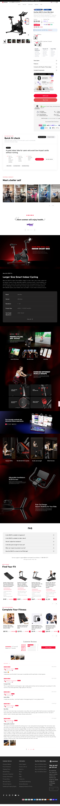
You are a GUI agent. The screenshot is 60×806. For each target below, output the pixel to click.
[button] (23, 644)
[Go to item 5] (23, 41)
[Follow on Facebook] (3, 795)
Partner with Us (23, 766)
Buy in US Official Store (41, 764)
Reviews (36, 4)
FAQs (20, 776)
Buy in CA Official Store (40, 766)
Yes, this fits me (40, 159)
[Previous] (19, 1)
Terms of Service (7, 784)
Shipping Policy (6, 769)
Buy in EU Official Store (41, 771)
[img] (7, 667)
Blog (20, 774)
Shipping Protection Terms (25, 786)
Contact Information (8, 776)
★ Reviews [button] (59, 403)
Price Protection (7, 766)
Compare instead (51, 137)
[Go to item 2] (9, 41)
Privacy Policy (6, 779)
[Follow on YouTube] (15, 795)
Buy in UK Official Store (41, 769)
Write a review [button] (48, 647)
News (20, 771)
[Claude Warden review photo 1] (6, 743)
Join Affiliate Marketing (25, 781)
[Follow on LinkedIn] (18, 795)
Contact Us (21, 779)
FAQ (41, 4)
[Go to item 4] (19, 41)
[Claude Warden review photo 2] (13, 743)
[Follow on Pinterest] (12, 795)
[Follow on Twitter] (6, 795)
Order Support (22, 764)
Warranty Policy (7, 781)
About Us (21, 769)
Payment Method (7, 764)
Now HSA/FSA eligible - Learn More (30, 0)
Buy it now (45, 100)
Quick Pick (30, 4)
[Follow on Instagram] (9, 795)
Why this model (42, 137)
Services (24, 4)
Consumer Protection (8, 774)
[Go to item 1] (5, 41)
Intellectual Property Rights (9, 786)
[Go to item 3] (14, 41)
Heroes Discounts (23, 784)
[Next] (40, 1)
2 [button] (28, 749)
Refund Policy (6, 771)
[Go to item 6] (28, 41)
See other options (49, 159)
